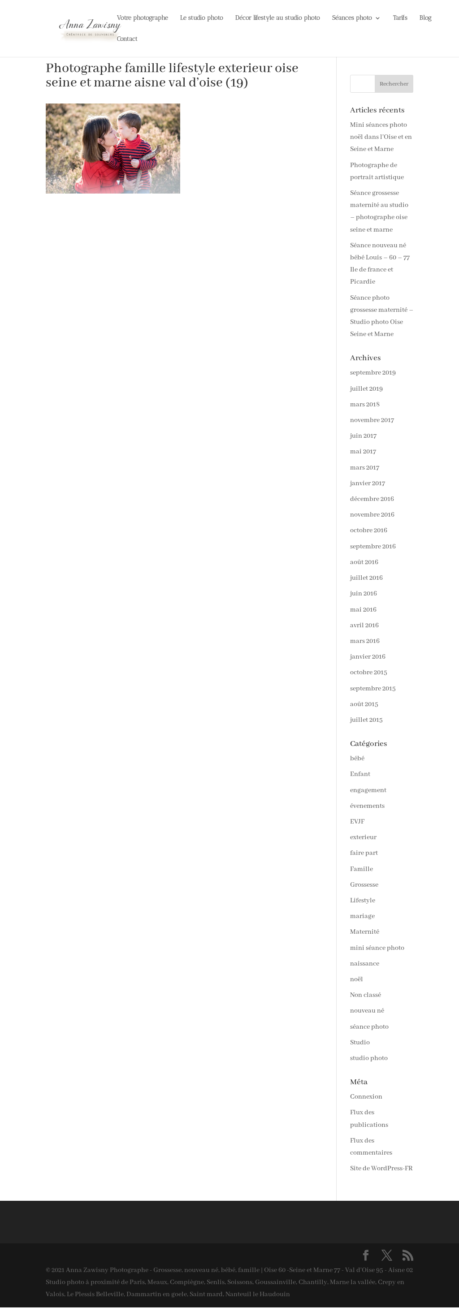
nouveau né (367, 1011)
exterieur (363, 837)
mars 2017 (364, 468)
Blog (426, 18)
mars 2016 (365, 641)
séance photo (369, 1027)
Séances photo (352, 18)
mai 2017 (363, 452)
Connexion (366, 1097)
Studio (360, 1043)
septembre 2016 (373, 547)
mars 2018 (365, 405)
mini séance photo (377, 948)
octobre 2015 (368, 672)
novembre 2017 (372, 420)
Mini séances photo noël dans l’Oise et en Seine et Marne (381, 137)
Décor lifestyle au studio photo (277, 18)
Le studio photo (201, 18)
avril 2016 (364, 625)
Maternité (364, 932)
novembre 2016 (372, 515)
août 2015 (364, 704)
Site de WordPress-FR (381, 1168)
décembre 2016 (372, 499)
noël (356, 979)
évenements (367, 806)
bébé (357, 759)
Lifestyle (362, 901)
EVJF (357, 822)
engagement (368, 790)
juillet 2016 (366, 578)
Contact (127, 39)
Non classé (365, 995)
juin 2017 (363, 436)
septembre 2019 (373, 373)
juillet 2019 (366, 389)
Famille (361, 869)
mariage (362, 916)
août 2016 (364, 562)
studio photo (369, 1058)
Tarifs (400, 18)
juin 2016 (363, 594)
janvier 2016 (367, 657)
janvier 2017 (367, 483)
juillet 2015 (366, 720)
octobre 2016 (368, 530)
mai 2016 (363, 610)
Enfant (360, 774)
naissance (364, 964)
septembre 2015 (373, 689)
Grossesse (364, 885)
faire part (364, 853)
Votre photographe (142, 18)
